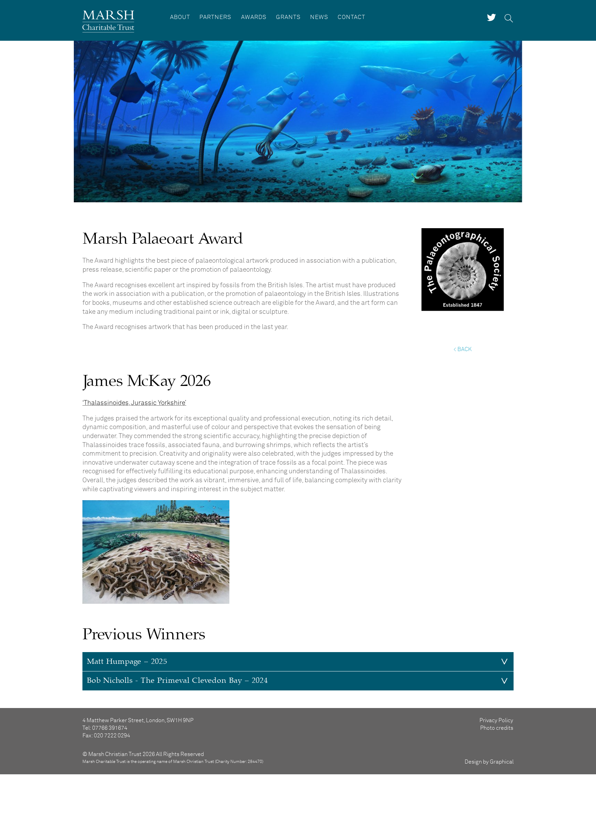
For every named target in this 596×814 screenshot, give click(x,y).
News (319, 17)
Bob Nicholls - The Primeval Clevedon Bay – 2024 (177, 680)
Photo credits (496, 728)
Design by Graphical (489, 762)
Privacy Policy (496, 720)
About (180, 17)
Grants (288, 17)
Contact (351, 17)
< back (462, 349)
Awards (254, 17)
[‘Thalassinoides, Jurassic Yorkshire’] (155, 602)
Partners (215, 17)
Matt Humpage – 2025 (127, 661)
